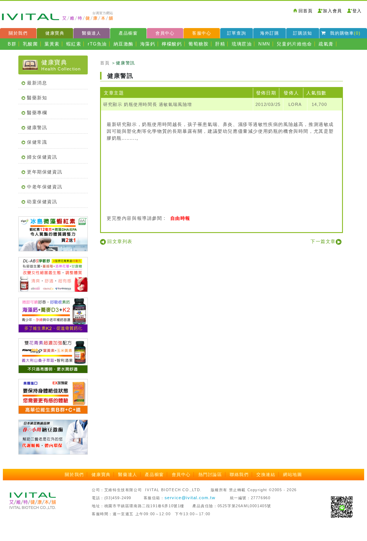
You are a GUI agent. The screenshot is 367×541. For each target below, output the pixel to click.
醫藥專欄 (37, 112)
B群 (12, 44)
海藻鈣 (147, 44)
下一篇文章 (323, 241)
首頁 (105, 62)
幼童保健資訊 (42, 201)
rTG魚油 (97, 44)
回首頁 (305, 10)
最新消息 (37, 82)
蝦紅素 (73, 44)
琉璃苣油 (242, 44)
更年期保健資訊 (44, 171)
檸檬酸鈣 (172, 44)
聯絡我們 (239, 474)
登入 (357, 10)
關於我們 (18, 33)
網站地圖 (292, 474)
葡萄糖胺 (198, 44)
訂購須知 (302, 33)
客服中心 (201, 33)
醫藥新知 (37, 97)
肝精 (220, 44)
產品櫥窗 (128, 33)
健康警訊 (37, 127)
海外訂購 (269, 33)
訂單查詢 (236, 33)
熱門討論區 (210, 474)
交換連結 (265, 474)
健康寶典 (54, 33)
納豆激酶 (124, 44)
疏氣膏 (326, 44)
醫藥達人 (91, 33)
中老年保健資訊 (44, 186)
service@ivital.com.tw (190, 497)
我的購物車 (345, 33)
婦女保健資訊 (42, 157)
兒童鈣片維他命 (294, 44)
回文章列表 (119, 241)
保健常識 (37, 142)
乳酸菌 (30, 44)
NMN (264, 44)
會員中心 (164, 33)
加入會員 (332, 10)
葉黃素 (52, 44)
